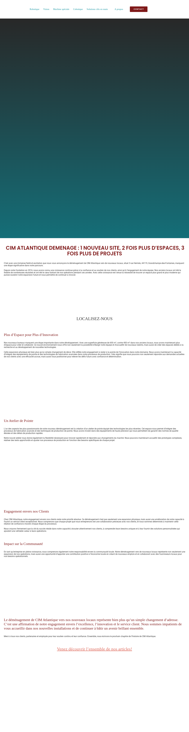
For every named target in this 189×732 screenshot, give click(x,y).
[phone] (102, 719)
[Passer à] (152, 9)
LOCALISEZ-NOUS (94, 318)
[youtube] (179, 9)
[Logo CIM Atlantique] (9, 3)
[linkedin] (184, 9)
